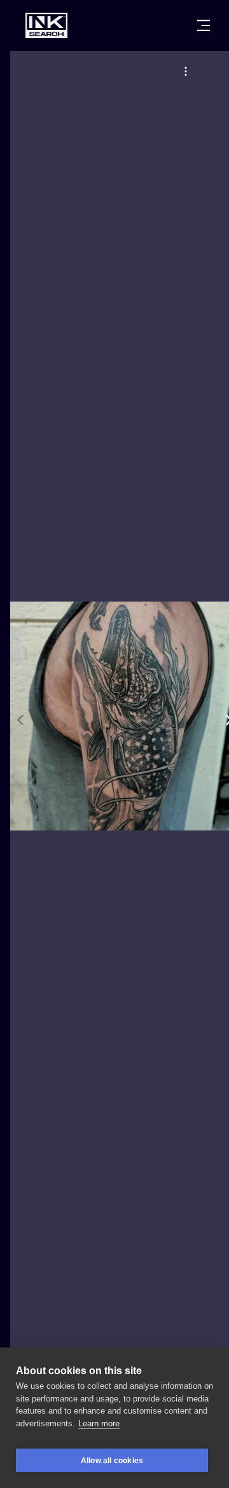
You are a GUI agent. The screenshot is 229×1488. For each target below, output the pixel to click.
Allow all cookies (112, 1460)
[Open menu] (203, 25)
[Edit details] (185, 71)
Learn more (99, 1423)
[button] (185, 71)
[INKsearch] (46, 25)
